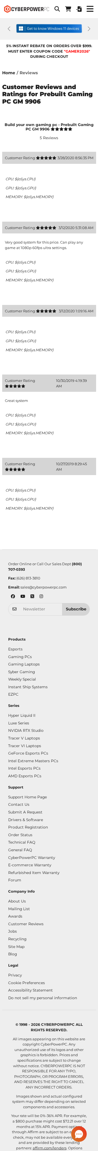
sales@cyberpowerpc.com (43, 587)
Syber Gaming (21, 672)
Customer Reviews (26, 924)
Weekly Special (22, 679)
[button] (57, 9)
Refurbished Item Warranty (33, 872)
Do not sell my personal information (42, 998)
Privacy (15, 975)
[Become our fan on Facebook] (13, 597)
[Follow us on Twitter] (32, 597)
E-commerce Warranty (29, 865)
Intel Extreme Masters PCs (33, 761)
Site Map (16, 946)
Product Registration (28, 827)
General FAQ (20, 850)
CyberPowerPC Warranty (31, 857)
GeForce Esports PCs (28, 753)
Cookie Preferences (26, 983)
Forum (14, 880)
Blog (12, 954)
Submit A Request (25, 812)
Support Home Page (27, 797)
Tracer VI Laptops (24, 746)
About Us (17, 901)
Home (8, 72)
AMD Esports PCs (24, 776)
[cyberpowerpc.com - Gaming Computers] (26, 9)
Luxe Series (18, 723)
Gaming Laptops (24, 664)
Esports (15, 649)
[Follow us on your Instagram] (41, 597)
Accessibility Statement (30, 990)
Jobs (12, 931)
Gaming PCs (20, 657)
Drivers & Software (25, 820)
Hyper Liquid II (21, 715)
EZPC (13, 694)
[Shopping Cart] (68, 9)
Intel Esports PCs (24, 768)
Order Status (20, 835)
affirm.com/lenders (49, 1148)
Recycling (17, 939)
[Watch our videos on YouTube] (22, 597)
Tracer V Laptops (24, 738)
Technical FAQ (21, 842)
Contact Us (18, 804)
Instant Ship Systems (28, 687)
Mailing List (19, 909)
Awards (15, 916)
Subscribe (76, 609)
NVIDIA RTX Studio (26, 730)
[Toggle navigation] (89, 9)
